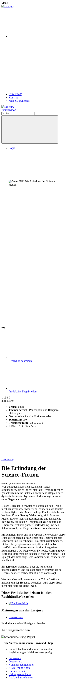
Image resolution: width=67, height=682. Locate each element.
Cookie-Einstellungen (21, 677)
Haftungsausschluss (20, 674)
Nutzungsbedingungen (21, 664)
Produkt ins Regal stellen (23, 391)
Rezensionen (16, 617)
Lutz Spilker (7, 459)
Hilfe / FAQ (15, 94)
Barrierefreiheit (17, 671)
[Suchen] (29, 129)
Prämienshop (8, 109)
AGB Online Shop (19, 667)
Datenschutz (16, 661)
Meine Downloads (19, 100)
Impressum (15, 658)
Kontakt (13, 97)
